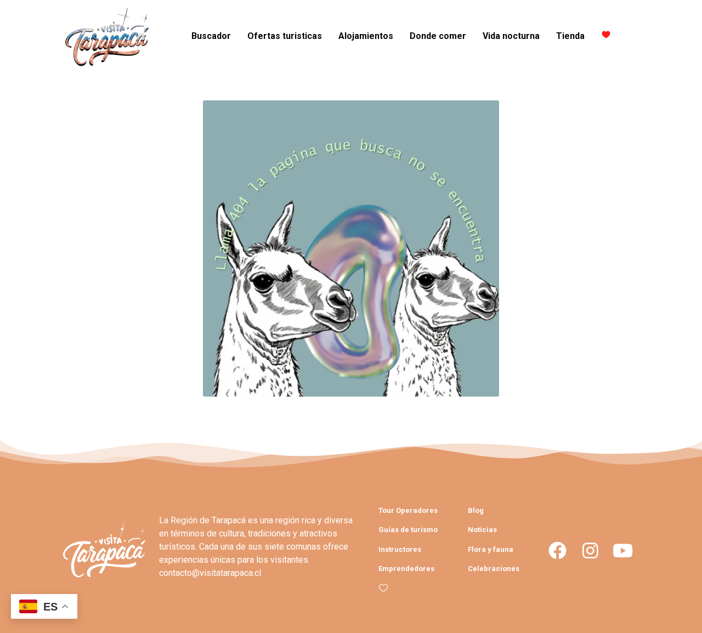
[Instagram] (590, 550)
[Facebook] (557, 550)
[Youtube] (623, 550)
